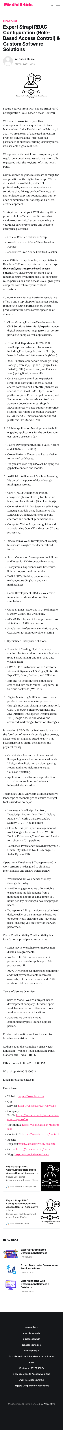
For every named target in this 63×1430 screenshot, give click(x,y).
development (10, 21)
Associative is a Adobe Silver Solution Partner (31, 1356)
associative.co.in (31, 1333)
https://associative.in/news (32, 1154)
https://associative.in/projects (37, 1143)
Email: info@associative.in (31, 1380)
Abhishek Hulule (25, 59)
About (31, 1362)
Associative (49, 1404)
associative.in (31, 1327)
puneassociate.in (31, 1339)
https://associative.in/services (37, 1105)
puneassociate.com (31, 1344)
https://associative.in (31, 1096)
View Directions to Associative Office (31, 1374)
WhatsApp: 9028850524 (31, 1368)
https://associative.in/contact (40, 1134)
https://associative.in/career (34, 1149)
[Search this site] (52, 5)
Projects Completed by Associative (31, 1385)
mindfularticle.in (31, 1350)
